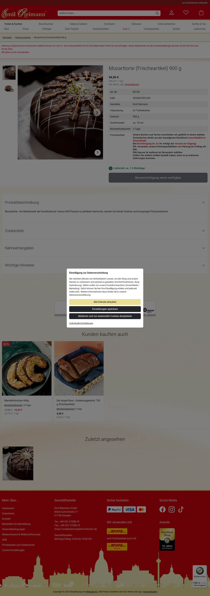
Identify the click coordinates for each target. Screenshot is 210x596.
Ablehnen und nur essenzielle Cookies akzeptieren (105, 316)
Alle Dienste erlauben (105, 301)
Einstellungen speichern (105, 309)
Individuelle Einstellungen (81, 323)
